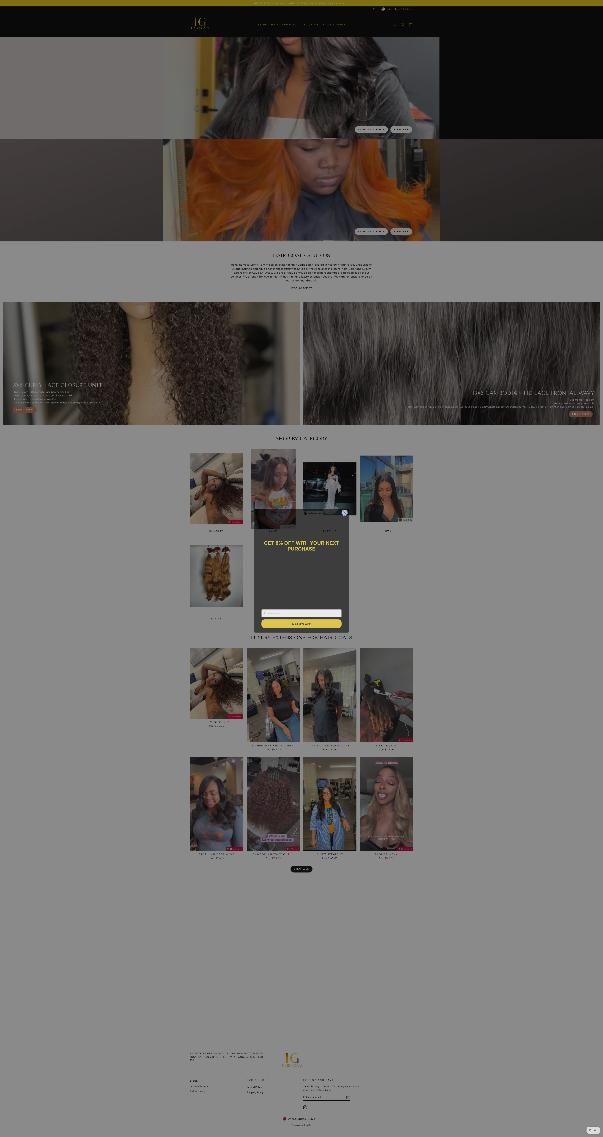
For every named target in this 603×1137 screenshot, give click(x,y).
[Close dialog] (344, 510)
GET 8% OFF (301, 622)
